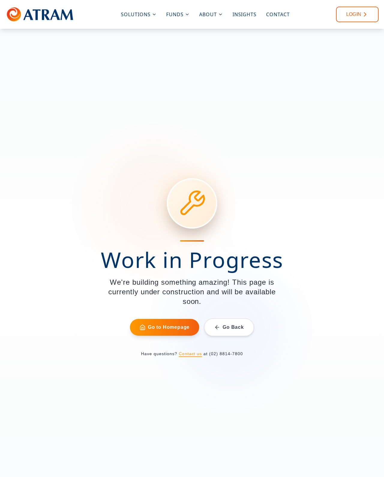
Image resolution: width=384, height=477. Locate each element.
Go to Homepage (169, 327)
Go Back (233, 327)
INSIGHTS (244, 14)
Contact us (190, 353)
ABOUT (208, 14)
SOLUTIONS (136, 14)
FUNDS (175, 14)
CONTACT (278, 14)
